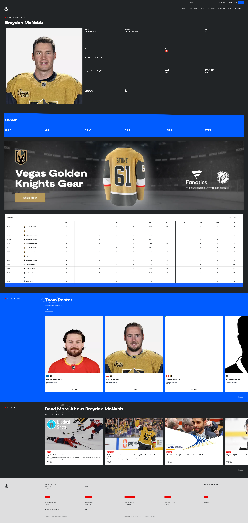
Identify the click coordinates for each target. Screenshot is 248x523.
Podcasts (206, 502)
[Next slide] (241, 396)
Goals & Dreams (168, 500)
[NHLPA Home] (6, 9)
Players (184, 8)
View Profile (74, 389)
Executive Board (89, 502)
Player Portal (223, 2)
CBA (241, 2)
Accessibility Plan (128, 516)
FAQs (86, 509)
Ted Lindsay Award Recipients (52, 509)
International (88, 504)
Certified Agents (89, 506)
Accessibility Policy (137, 516)
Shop (235, 2)
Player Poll (47, 504)
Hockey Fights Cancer (169, 502)
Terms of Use (153, 516)
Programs (211, 8)
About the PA (193, 8)
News (202, 8)
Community (238, 8)
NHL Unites (172, 506)
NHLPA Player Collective (225, 8)
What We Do (87, 500)
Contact (230, 2)
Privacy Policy (146, 516)
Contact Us (87, 485)
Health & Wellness (129, 502)
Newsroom (207, 500)
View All (49, 309)
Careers (86, 486)
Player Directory (19, 17)
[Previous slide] (239, 396)
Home (9, 17)
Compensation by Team (50, 502)
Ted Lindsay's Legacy (50, 506)
